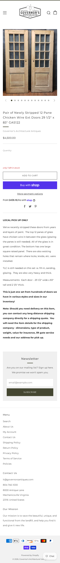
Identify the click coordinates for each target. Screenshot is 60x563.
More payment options (30, 193)
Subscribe (30, 392)
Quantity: (7, 150)
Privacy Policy (11, 453)
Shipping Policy (11, 442)
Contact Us (9, 437)
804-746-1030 (10, 484)
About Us (8, 426)
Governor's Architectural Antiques (22, 131)
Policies (7, 463)
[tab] (11, 100)
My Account (9, 431)
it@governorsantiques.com (18, 479)
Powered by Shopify (30, 555)
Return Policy (10, 447)
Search (7, 421)
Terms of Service (12, 458)
